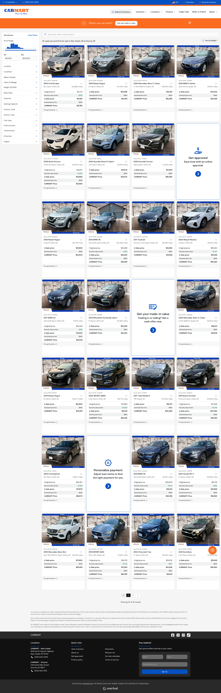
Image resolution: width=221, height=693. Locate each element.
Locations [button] (155, 12)
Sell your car (110, 652)
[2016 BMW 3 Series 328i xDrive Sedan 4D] (198, 61)
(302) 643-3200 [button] (31, 2)
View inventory (77, 649)
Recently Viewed (209, 2)
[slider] (3, 50)
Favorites (190, 2)
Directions (109, 649)
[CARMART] (16, 12)
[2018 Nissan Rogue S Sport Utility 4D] (63, 217)
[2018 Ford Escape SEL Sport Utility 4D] (63, 61)
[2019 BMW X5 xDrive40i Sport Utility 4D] (153, 452)
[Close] (189, 23)
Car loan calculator (112, 656)
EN (177, 2)
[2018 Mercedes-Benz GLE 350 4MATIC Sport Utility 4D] (63, 530)
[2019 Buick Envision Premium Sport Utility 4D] (198, 374)
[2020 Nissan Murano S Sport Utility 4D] (198, 217)
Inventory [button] (140, 12)
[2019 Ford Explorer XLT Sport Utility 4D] (63, 452)
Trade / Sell (184, 12)
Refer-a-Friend (199, 12)
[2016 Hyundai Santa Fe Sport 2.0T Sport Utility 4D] (108, 139)
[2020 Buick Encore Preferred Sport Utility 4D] (63, 139)
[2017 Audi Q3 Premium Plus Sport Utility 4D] (153, 217)
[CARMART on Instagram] (182, 634)
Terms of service (112, 660)
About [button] (212, 12)
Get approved (77, 656)
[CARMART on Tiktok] (187, 634)
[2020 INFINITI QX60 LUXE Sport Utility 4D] (108, 374)
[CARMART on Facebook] (171, 634)
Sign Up (164, 672)
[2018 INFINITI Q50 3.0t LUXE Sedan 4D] (108, 530)
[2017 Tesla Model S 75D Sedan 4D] (153, 374)
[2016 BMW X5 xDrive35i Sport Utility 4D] (108, 217)
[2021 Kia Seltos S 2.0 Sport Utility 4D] (198, 530)
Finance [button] (169, 12)
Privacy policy (77, 660)
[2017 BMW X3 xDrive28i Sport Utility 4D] (63, 296)
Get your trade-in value (126, 23)
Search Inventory (122, 12)
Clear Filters (32, 35)
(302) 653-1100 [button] (40, 671)
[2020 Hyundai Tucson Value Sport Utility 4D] (153, 139)
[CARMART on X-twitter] (177, 634)
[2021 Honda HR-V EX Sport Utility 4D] (198, 452)
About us (75, 652)
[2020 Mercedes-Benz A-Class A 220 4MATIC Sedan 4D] (198, 296)
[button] (11, 2)
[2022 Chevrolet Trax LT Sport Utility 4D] (153, 530)
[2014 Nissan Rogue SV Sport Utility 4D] (63, 374)
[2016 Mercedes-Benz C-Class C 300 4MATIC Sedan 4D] (153, 61)
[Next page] (137, 595)
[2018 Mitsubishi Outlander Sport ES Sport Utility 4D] (108, 296)
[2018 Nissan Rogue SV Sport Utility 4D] (108, 61)
